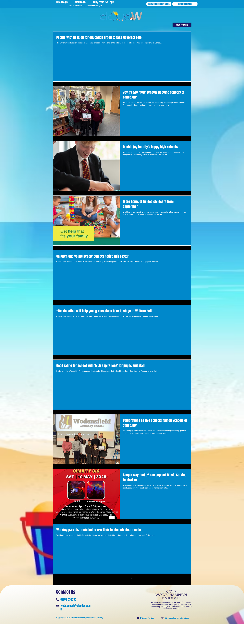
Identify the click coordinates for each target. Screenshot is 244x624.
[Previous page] (113, 578)
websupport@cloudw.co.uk (75, 607)
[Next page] (130, 578)
